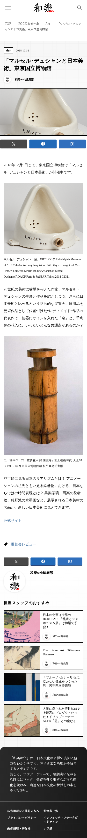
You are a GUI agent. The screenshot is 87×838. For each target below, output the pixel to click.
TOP (8, 23)
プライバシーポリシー (21, 817)
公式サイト (13, 521)
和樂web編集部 (41, 573)
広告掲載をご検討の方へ (23, 811)
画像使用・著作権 (18, 828)
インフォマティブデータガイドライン (61, 819)
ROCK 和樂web (28, 23)
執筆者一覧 (51, 811)
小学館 (48, 828)
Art (47, 23)
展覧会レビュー (23, 544)
